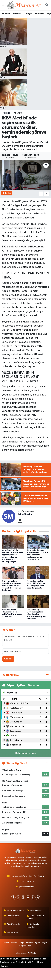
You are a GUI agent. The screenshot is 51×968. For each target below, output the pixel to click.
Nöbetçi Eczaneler (15, 910)
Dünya (28, 13)
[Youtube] (28, 897)
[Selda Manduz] (8, 516)
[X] (18, 897)
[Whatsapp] (33, 897)
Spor (30, 946)
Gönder (8, 659)
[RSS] (37, 897)
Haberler (6, 113)
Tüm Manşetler (14, 924)
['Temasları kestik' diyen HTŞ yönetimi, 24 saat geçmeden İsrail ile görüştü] (38, 573)
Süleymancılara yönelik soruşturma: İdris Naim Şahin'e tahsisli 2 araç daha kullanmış (11, 585)
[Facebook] (13, 897)
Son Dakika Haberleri (33, 925)
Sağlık (44, 943)
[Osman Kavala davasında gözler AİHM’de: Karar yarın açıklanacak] (13, 601)
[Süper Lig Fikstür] (47, 763)
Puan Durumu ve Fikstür (35, 917)
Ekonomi (39, 13)
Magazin (23, 946)
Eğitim (37, 943)
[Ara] (46, 5)
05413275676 (27, 882)
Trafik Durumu (13, 916)
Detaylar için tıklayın (25, 753)
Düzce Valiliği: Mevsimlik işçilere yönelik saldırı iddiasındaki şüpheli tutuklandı (36, 614)
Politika (17, 13)
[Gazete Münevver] (24, 5)
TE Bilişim (32, 953)
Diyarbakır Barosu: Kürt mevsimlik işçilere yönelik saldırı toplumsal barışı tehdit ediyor (37, 554)
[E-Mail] (20, 520)
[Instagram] (23, 897)
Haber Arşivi (12, 932)
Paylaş (8, 193)
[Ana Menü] (3, 5)
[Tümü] (47, 675)
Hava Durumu (36, 910)
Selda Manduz (25, 514)
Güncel (6, 13)
